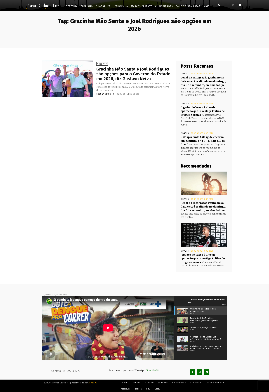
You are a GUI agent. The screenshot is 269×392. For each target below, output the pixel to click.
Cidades (185, 74)
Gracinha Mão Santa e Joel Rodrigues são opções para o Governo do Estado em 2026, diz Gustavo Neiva (133, 73)
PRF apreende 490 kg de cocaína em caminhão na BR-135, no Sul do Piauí (203, 140)
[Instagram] (233, 5)
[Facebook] (226, 5)
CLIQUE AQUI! (153, 370)
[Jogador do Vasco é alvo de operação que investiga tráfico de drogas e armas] (204, 235)
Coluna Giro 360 (105, 94)
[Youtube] (240, 5)
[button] (219, 5)
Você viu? (102, 64)
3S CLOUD (92, 383)
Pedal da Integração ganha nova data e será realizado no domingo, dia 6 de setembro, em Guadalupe (203, 81)
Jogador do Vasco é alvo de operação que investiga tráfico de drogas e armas (203, 111)
